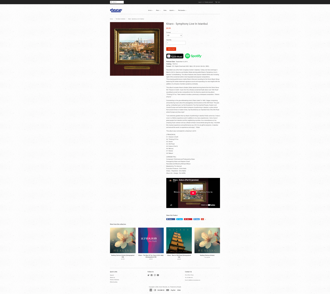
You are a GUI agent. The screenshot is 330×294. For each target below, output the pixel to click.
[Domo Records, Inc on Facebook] (152, 275)
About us (112, 277)
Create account (209, 2)
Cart (219, 2)
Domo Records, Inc (164, 287)
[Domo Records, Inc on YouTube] (158, 275)
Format (168, 32)
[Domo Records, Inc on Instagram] (155, 275)
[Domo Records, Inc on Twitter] (148, 275)
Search (112, 275)
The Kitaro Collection (120, 19)
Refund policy (113, 282)
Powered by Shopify (175, 287)
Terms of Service (114, 279)
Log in (200, 2)
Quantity (168, 40)
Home (111, 19)
